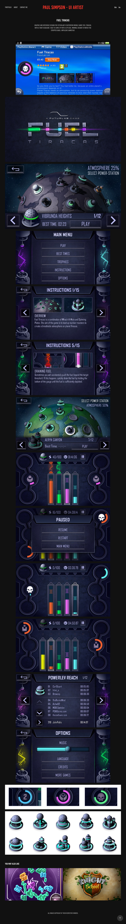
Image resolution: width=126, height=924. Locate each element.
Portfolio (8, 7)
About (16, 7)
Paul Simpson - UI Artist (63, 7)
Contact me (23, 7)
